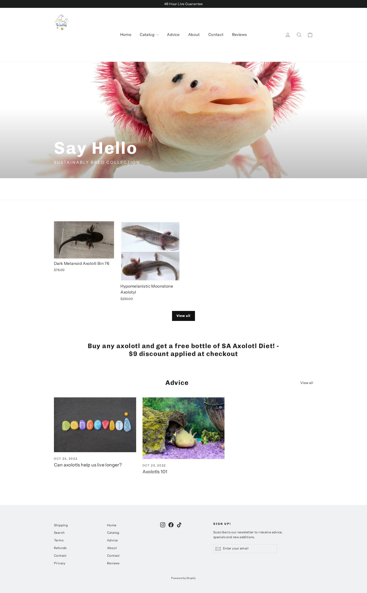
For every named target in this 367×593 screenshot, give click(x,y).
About (194, 34)
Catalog (147, 34)
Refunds (60, 548)
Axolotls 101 (155, 471)
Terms (59, 540)
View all (183, 316)
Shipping (61, 525)
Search (59, 533)
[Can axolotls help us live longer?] (95, 424)
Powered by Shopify (183, 578)
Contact (216, 34)
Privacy (60, 563)
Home (125, 34)
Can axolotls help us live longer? (88, 464)
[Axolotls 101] (184, 428)
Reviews (239, 34)
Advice (173, 34)
